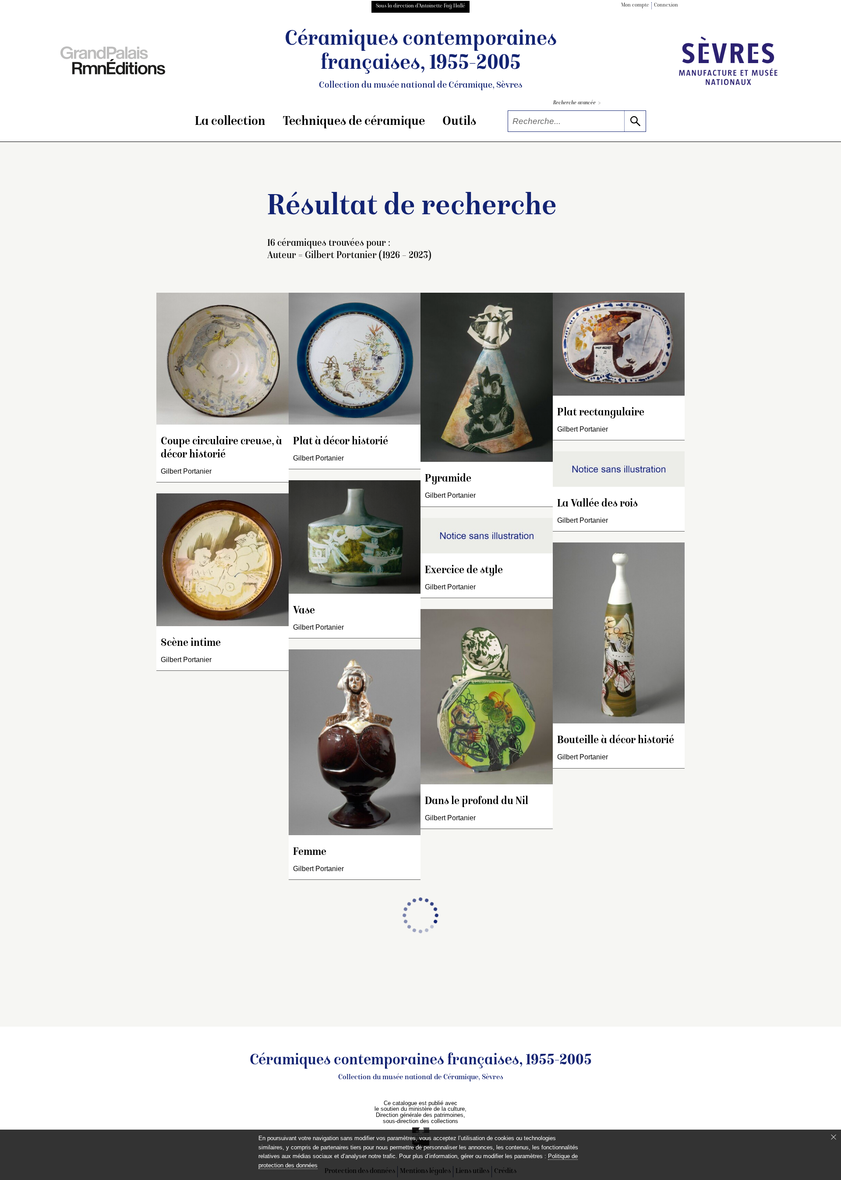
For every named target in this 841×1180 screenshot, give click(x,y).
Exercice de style (464, 570)
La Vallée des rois (597, 504)
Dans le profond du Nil (476, 801)
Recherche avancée (577, 103)
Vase (304, 611)
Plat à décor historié (340, 441)
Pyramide (448, 479)
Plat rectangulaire (600, 413)
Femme (309, 852)
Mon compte (635, 5)
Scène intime (191, 643)
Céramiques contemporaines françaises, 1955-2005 (421, 59)
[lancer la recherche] (635, 121)
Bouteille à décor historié (615, 740)
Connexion (666, 5)
